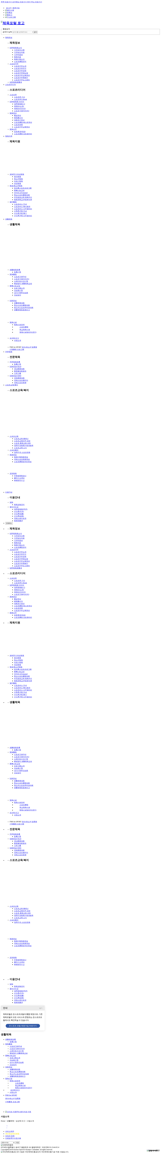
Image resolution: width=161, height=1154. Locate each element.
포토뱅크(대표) (20, 131)
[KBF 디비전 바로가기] (7, 1125)
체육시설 (13, 322)
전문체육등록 (15, 362)
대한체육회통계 (16, 82)
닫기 (40, 1008)
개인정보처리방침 (12, 1134)
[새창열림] (9, 10)
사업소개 (17, 340)
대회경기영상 (19, 120)
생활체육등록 (15, 270)
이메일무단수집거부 (13, 1138)
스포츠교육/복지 (11, 385)
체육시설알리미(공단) (27, 332)
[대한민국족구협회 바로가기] (6, 1127)
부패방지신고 (19, 480)
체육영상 (13, 113)
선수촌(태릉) (19, 514)
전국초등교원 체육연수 (23, 197)
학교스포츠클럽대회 (22, 195)
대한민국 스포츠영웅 (22, 452)
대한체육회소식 (16, 48)
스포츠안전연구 (20, 68)
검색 (35, 32)
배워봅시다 (18, 118)
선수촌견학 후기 (20, 213)
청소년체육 (18, 179)
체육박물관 (18, 521)
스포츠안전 (14, 64)
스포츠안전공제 (20, 71)
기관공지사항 (19, 50)
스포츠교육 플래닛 (21, 439)
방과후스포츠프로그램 (23, 188)
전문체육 (8, 352)
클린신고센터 (19, 478)
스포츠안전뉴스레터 (22, 80)
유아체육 (17, 177)
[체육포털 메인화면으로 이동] (13, 23)
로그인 (8, 8)
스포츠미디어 (10, 84)
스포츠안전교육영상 (22, 75)
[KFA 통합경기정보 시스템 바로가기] (6, 1125)
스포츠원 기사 (19, 97)
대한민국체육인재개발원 (23, 445)
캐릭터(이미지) (20, 108)
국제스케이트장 (20, 518)
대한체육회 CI (19, 104)
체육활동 (13, 274)
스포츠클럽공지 (20, 61)
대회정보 (13, 301)
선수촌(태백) (19, 516)
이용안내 (8, 492)
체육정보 (8, 37)
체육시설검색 (19, 325)
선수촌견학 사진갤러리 (23, 216)
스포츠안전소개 (20, 66)
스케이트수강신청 (21, 281)
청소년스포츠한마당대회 (23, 308)
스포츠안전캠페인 (21, 78)
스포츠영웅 (18, 125)
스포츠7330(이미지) (21, 111)
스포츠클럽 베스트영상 (23, 122)
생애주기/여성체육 (17, 174)
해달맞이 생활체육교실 (23, 283)
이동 (17, 1142)
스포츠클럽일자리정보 (23, 462)
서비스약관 (9, 1131)
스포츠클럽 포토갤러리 (23, 134)
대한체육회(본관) (20, 509)
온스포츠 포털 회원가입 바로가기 (23, 1026)
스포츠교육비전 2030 (22, 441)
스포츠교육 (14, 436)
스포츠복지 (14, 450)
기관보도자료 (19, 52)
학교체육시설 (24, 330)
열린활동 (13, 202)
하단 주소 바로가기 (34, 2)
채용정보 (13, 455)
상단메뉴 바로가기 (19, 2)
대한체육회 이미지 (17, 102)
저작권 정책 (9, 1136)
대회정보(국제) (15, 376)
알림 (11, 502)
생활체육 (8, 219)
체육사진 (13, 129)
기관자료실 (18, 55)
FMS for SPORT (15, 347)
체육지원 (8, 136)
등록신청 (17, 272)
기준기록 (17, 373)
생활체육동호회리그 (22, 310)
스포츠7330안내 (20, 277)
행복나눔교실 (19, 190)
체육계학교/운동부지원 (23, 200)
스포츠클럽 (23, 327)
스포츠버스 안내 (20, 204)
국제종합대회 (19, 378)
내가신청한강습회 (21, 293)
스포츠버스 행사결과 (22, 206)
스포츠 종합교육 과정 (22, 443)
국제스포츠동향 (20, 383)
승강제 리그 (14, 338)
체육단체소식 (19, 59)
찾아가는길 (14, 507)
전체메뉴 (9, 523)
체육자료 (17, 57)
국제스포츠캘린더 (21, 380)
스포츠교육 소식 (20, 448)
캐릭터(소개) (19, 106)
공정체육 (13, 473)
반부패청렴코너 (20, 476)
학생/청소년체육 (16, 186)
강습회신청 (18, 290)
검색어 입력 (7, 32)
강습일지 (17, 295)
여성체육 (17, 183)
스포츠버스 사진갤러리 (23, 209)
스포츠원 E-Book (20, 99)
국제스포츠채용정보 (22, 459)
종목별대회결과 (20, 371)
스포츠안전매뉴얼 (21, 73)
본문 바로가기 (6, 2)
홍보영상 (17, 115)
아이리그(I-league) (21, 193)
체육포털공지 (19, 505)
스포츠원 (13, 95)
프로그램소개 (19, 288)
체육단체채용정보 (21, 457)
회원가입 (16, 8)
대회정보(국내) (15, 366)
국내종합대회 (19, 369)
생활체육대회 (19, 303)
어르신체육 (18, 181)
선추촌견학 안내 (20, 211)
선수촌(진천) (19, 511)
